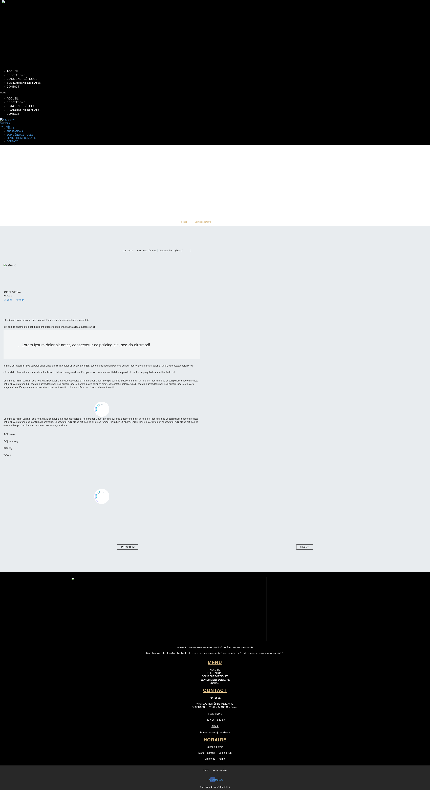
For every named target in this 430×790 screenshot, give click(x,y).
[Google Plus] (10, 304)
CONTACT (13, 86)
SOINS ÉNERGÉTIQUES (22, 79)
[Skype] (27, 304)
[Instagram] (23, 304)
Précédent (128, 547)
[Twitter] (14, 304)
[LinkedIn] (18, 304)
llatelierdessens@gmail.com (215, 732)
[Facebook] (5, 304)
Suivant (304, 547)
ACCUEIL (12, 71)
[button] (180, 92)
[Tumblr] (139, 534)
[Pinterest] (132, 534)
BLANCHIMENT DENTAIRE (24, 83)
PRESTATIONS (16, 75)
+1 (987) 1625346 (14, 300)
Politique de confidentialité (215, 786)
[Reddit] (151, 534)
